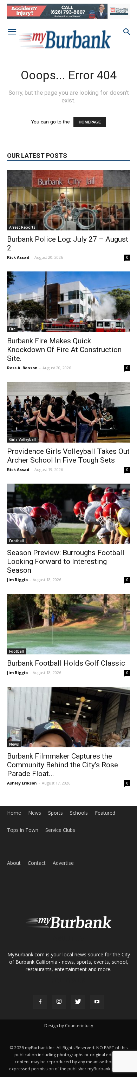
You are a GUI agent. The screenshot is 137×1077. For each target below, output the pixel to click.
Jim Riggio (17, 579)
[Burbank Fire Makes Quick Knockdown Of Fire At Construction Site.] (68, 301)
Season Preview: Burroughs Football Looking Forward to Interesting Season (65, 561)
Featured (105, 813)
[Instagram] (59, 1002)
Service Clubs (60, 830)
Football (16, 540)
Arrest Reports (22, 227)
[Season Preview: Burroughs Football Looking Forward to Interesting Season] (68, 514)
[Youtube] (97, 1002)
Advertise (63, 863)
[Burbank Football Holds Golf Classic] (68, 624)
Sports (55, 813)
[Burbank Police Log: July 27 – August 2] (68, 200)
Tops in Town (22, 830)
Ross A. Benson (22, 367)
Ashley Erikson (22, 783)
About (14, 863)
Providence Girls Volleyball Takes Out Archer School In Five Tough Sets (68, 455)
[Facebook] (40, 1002)
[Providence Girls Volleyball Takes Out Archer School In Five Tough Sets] (68, 412)
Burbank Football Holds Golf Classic (66, 663)
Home (14, 813)
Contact (37, 863)
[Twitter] (78, 1002)
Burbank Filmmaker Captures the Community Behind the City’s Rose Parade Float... (62, 765)
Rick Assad (18, 257)
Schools (79, 813)
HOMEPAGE (90, 122)
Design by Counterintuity (68, 1026)
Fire (12, 329)
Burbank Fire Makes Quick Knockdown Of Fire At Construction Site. (64, 350)
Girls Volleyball (22, 439)
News (14, 744)
